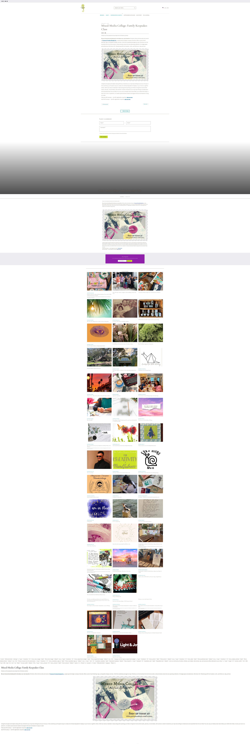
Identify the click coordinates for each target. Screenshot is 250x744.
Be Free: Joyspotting (116, 521)
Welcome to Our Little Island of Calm (145, 599)
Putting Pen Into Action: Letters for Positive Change (122, 632)
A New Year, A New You (91, 545)
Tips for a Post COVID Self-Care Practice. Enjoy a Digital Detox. (149, 576)
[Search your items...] (134, 8)
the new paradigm (90, 472)
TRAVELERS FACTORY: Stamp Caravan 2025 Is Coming (148, 319)
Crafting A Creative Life (117, 497)
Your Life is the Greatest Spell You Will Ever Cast (121, 544)
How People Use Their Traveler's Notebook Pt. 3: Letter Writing (98, 605)
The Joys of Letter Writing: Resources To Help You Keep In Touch (150, 632)
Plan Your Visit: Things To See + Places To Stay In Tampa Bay (98, 321)
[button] (168, 8)
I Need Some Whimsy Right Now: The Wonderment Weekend (149, 292)
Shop (107, 15)
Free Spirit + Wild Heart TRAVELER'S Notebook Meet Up (148, 497)
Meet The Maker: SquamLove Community (145, 344)
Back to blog (125, 111)
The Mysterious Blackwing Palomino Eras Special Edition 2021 (98, 599)
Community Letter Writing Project (144, 370)
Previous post (105, 104)
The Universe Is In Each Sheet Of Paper (145, 420)
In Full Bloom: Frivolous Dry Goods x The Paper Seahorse (123, 344)
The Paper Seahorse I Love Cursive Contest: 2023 (121, 472)
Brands (102, 15)
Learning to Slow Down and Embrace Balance (121, 321)
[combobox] (125, 8)
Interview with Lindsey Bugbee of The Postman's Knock (122, 601)
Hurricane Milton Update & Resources (94, 368)
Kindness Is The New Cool (91, 657)
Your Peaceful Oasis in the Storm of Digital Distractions (122, 445)
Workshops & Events (116, 15)
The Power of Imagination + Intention (93, 632)
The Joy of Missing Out (117, 596)
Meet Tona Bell (89, 420)
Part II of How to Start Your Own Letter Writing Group (148, 472)
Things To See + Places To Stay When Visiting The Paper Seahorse (98, 395)
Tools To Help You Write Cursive (93, 497)
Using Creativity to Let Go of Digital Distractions (147, 445)
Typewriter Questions (116, 395)
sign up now (130, 97)
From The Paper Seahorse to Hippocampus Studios (96, 345)
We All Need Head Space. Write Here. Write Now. (121, 571)
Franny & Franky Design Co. (109, 40)
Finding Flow (89, 521)
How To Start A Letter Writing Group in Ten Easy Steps (148, 395)
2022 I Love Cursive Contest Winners (145, 521)
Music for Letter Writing (117, 657)
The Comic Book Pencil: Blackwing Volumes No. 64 (96, 594)
